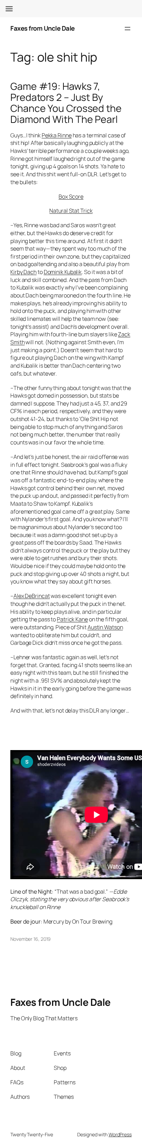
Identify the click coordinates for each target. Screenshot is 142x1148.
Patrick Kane (72, 619)
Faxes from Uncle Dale (42, 28)
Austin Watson (105, 627)
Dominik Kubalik (63, 272)
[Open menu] (127, 28)
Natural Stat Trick (70, 210)
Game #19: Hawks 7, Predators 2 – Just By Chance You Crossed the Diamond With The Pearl (66, 103)
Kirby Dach (23, 272)
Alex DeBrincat (31, 596)
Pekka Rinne (57, 135)
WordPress (120, 1134)
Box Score (71, 196)
